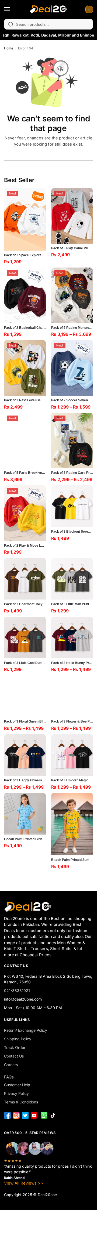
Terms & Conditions (21, 1102)
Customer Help (17, 1084)
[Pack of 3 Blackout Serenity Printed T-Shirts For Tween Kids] (72, 506)
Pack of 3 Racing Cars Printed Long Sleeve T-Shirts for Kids (72, 473)
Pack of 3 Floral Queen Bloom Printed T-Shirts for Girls (25, 721)
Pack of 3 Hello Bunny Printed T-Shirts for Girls (72, 663)
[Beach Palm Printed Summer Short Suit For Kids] (72, 824)
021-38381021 (17, 990)
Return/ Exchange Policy (25, 1030)
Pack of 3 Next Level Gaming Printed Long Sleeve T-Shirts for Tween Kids (25, 400)
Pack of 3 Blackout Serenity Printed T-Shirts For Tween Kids (72, 531)
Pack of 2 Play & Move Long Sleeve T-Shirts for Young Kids (25, 545)
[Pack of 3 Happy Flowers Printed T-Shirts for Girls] (25, 755)
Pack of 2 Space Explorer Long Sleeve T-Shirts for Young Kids (25, 255)
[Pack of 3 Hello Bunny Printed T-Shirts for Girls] (72, 637)
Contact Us (14, 1056)
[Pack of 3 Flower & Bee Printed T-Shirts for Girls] (72, 696)
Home (8, 48)
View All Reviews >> (23, 1183)
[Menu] (12, 9)
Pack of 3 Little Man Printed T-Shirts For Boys (72, 604)
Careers (11, 1064)
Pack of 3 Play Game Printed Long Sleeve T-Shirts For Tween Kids (72, 248)
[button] (88, 9)
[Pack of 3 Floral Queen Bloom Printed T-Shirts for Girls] (25, 696)
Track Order (14, 1047)
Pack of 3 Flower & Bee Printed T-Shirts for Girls (72, 721)
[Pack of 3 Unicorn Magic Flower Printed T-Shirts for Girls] (72, 755)
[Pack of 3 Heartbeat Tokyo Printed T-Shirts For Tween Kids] (25, 579)
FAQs (9, 1077)
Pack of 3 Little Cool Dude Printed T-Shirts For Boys (25, 663)
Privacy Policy (16, 1093)
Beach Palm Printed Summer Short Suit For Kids (72, 860)
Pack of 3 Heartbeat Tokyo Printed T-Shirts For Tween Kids (25, 604)
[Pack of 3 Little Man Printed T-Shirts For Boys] (72, 579)
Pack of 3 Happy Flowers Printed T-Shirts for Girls (25, 780)
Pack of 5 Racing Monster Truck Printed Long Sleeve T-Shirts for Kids (72, 328)
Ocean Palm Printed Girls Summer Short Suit (25, 839)
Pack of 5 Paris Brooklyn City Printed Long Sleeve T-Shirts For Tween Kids (25, 473)
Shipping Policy (17, 1039)
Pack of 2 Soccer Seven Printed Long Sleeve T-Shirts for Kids (72, 400)
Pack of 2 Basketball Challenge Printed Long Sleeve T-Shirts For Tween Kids (25, 328)
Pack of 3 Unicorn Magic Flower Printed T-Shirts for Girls (72, 780)
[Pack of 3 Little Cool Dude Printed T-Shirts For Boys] (25, 637)
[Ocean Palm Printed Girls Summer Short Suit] (25, 814)
